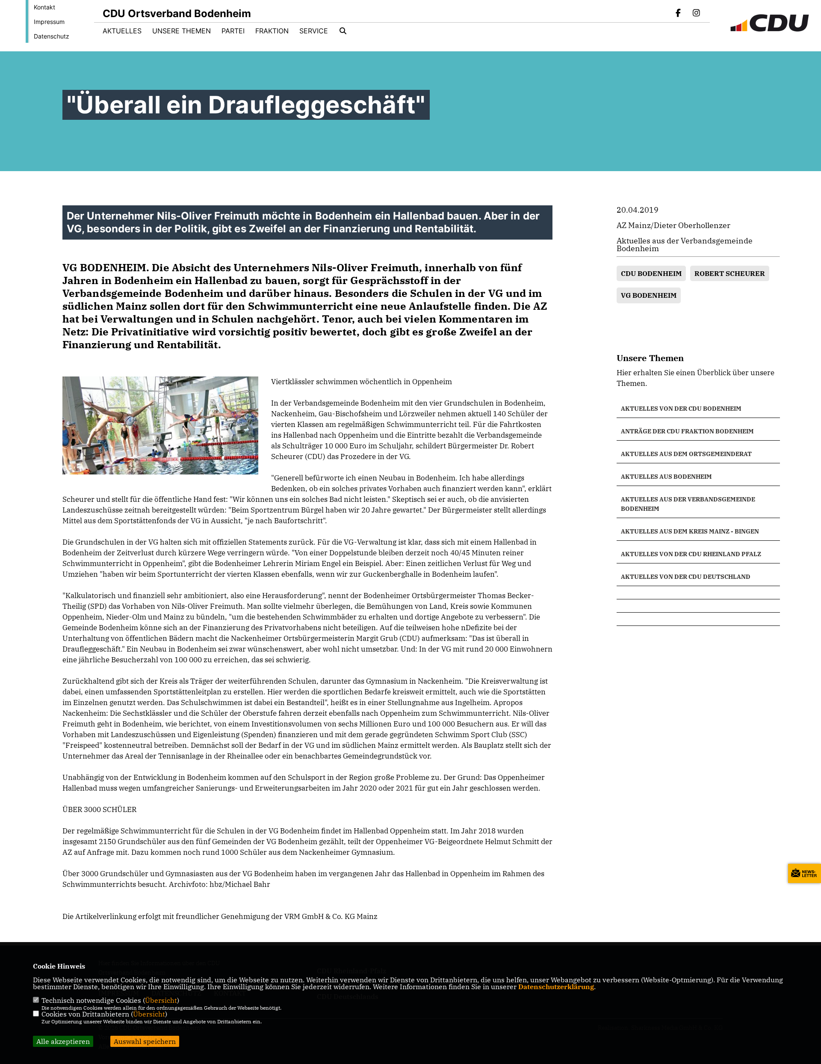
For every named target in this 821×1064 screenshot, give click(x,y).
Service (313, 30)
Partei (233, 30)
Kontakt (44, 7)
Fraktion (272, 30)
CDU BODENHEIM (651, 273)
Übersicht (161, 1000)
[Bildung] (698, 592)
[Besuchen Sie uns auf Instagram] (696, 14)
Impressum (49, 21)
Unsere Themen (181, 30)
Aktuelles (122, 30)
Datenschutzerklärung (556, 986)
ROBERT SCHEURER (729, 273)
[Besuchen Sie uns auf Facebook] (678, 14)
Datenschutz (51, 36)
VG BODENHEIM (648, 295)
